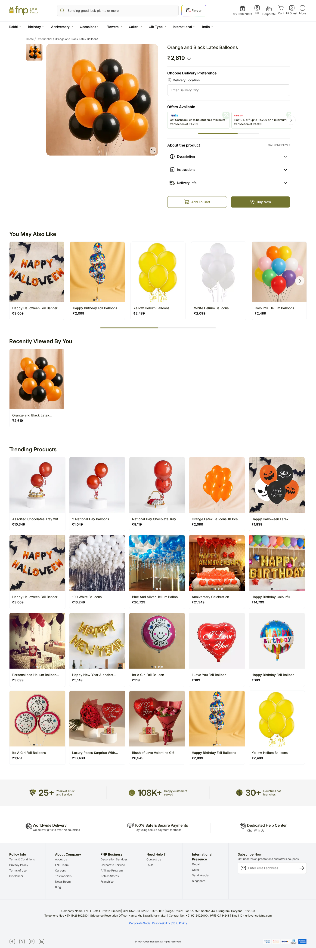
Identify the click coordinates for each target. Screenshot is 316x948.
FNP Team (62, 865)
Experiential (45, 39)
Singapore (198, 881)
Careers (60, 870)
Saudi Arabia (200, 875)
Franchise (107, 881)
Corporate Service (113, 865)
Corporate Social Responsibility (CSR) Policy (158, 923)
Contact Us (153, 859)
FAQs (149, 865)
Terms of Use (18, 870)
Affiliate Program (112, 870)
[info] (189, 58)
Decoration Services (114, 859)
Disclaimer (16, 876)
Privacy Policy (18, 865)
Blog (58, 887)
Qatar (195, 870)
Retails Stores (110, 876)
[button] (15, 26)
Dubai (196, 864)
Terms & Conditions (22, 859)
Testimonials (63, 876)
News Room (63, 881)
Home (31, 39)
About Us (61, 859)
